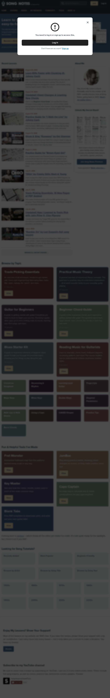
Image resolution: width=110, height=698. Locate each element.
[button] (87, 22)
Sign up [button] (65, 48)
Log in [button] (55, 42)
